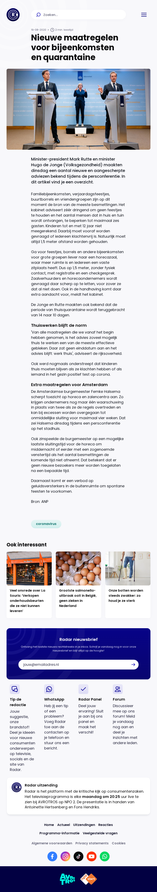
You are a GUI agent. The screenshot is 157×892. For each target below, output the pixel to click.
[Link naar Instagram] (65, 856)
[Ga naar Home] (13, 14)
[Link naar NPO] (88, 879)
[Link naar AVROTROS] (67, 879)
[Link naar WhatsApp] (105, 856)
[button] (143, 14)
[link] (46, 524)
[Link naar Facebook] (52, 856)
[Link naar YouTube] (91, 856)
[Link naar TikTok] (78, 856)
